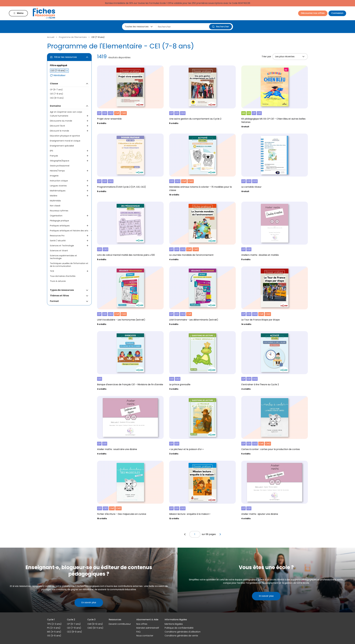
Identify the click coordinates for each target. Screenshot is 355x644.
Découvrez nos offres (313, 13)
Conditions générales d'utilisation (183, 631)
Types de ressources (62, 290)
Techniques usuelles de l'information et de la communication (69, 265)
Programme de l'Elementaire (73, 37)
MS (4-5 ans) (54, 631)
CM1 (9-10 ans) (95, 624)
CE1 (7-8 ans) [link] (98, 37)
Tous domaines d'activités (62, 276)
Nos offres (141, 624)
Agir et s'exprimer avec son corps (66, 112)
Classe (54, 83)
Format (54, 301)
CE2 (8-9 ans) (57, 98)
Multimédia (55, 200)
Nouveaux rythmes (59, 210)
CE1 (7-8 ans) (56, 93)
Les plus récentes (285, 56)
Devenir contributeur (120, 624)
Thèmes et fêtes (59, 295)
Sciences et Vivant (59, 250)
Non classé (55, 205)
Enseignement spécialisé (62, 145)
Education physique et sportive (65, 135)
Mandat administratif (147, 627)
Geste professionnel (59, 165)
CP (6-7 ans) (56, 89)
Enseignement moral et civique (65, 140)
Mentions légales (174, 624)
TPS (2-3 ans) (54, 624)
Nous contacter (144, 635)
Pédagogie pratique (59, 220)
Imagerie (54, 175)
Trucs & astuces (58, 281)
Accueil (50, 37)
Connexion (337, 13)
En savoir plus (88, 602)
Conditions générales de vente (181, 635)
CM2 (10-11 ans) (95, 627)
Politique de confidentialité (179, 627)
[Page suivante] (220, 534)
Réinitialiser (59, 75)
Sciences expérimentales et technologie (63, 257)
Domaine (55, 105)
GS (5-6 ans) (54, 635)
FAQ (138, 631)
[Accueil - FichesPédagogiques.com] (44, 13)
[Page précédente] (185, 534)
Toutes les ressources (137, 26)
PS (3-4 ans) (53, 627)
